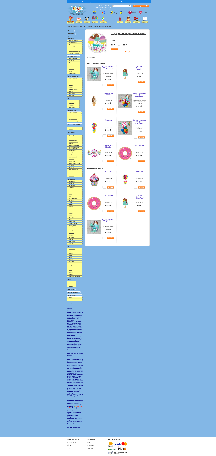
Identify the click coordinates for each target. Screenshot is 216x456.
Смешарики (71, 233)
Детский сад (71, 159)
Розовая (70, 253)
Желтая (70, 270)
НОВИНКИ (71, 33)
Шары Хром (71, 62)
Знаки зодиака (72, 241)
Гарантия (123, 2)
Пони (70, 196)
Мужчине (71, 281)
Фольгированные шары (74, 51)
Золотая (70, 259)
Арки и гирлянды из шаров (74, 125)
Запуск (70, 71)
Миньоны (71, 239)
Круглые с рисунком (87, 26)
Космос (70, 215)
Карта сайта (90, 448)
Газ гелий (71, 289)
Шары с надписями (73, 48)
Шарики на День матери (74, 163)
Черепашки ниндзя (73, 198)
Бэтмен (70, 210)
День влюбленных (73, 150)
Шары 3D (71, 91)
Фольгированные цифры (75, 80)
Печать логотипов (73, 292)
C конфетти (71, 64)
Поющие (71, 87)
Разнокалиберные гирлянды (73, 128)
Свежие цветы (72, 295)
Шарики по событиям (71, 133)
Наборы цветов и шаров (74, 299)
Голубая (70, 255)
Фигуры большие (73, 78)
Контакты (132, 2)
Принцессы (71, 200)
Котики (70, 202)
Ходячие (71, 85)
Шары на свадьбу (73, 140)
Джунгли (71, 206)
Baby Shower (72, 154)
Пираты (70, 191)
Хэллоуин (71, 171)
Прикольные (72, 185)
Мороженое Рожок (108, 94)
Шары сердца (72, 95)
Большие (71, 66)
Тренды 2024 (72, 46)
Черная (70, 257)
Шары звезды (72, 93)
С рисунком (71, 103)
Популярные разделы (72, 37)
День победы (72, 161)
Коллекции (71, 179)
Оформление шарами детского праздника (74, 148)
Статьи (68, 448)
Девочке (71, 286)
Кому (69, 279)
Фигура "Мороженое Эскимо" (139, 67)
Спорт (70, 219)
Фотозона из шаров (73, 114)
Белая (70, 251)
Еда (69, 208)
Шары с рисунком (73, 58)
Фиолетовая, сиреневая (74, 276)
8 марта (70, 173)
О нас (88, 442)
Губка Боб (71, 243)
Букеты (70, 297)
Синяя (70, 267)
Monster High (72, 221)
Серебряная (71, 261)
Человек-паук (72, 181)
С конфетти (71, 105)
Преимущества (91, 447)
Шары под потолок (73, 40)
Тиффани (71, 263)
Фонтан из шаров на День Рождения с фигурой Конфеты (139, 123)
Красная (70, 272)
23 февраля (71, 165)
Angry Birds (71, 217)
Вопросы (115, 2)
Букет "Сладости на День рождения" (139, 94)
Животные (71, 187)
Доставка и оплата (96, 2)
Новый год (71, 167)
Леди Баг (71, 235)
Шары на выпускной (73, 169)
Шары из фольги (76, 26)
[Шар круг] (97, 43)
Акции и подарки (71, 447)
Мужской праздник (73, 152)
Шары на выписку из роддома (73, 143)
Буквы (70, 82)
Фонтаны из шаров (73, 112)
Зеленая (70, 274)
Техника (70, 193)
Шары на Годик (72, 137)
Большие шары (73, 98)
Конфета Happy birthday (108, 146)
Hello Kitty (71, 204)
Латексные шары (73, 56)
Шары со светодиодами (74, 44)
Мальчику (71, 283)
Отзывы (107, 2)
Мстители (71, 228)
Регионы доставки (91, 450)
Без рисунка (71, 60)
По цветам (71, 100)
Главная (84, 2)
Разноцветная (72, 249)
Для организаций (73, 156)
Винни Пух (71, 237)
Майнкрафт (71, 189)
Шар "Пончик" (139, 145)
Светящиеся (71, 69)
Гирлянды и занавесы (74, 53)
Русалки (70, 213)
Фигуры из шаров (73, 119)
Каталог (70, 30)
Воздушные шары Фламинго (73, 226)
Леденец (108, 120)
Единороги (71, 183)
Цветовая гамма (73, 247)
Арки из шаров (72, 116)
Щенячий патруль (73, 230)
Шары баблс (72, 107)
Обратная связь (70, 450)
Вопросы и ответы (71, 444)
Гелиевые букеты (73, 42)
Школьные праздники (74, 145)
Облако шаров (72, 73)
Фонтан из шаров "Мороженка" (108, 67)
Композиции (72, 110)
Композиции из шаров (74, 121)
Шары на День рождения (74, 135)
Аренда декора (72, 303)
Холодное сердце (73, 223)
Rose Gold (71, 265)
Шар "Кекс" (108, 171)
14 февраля (71, 175)
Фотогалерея (90, 445)
